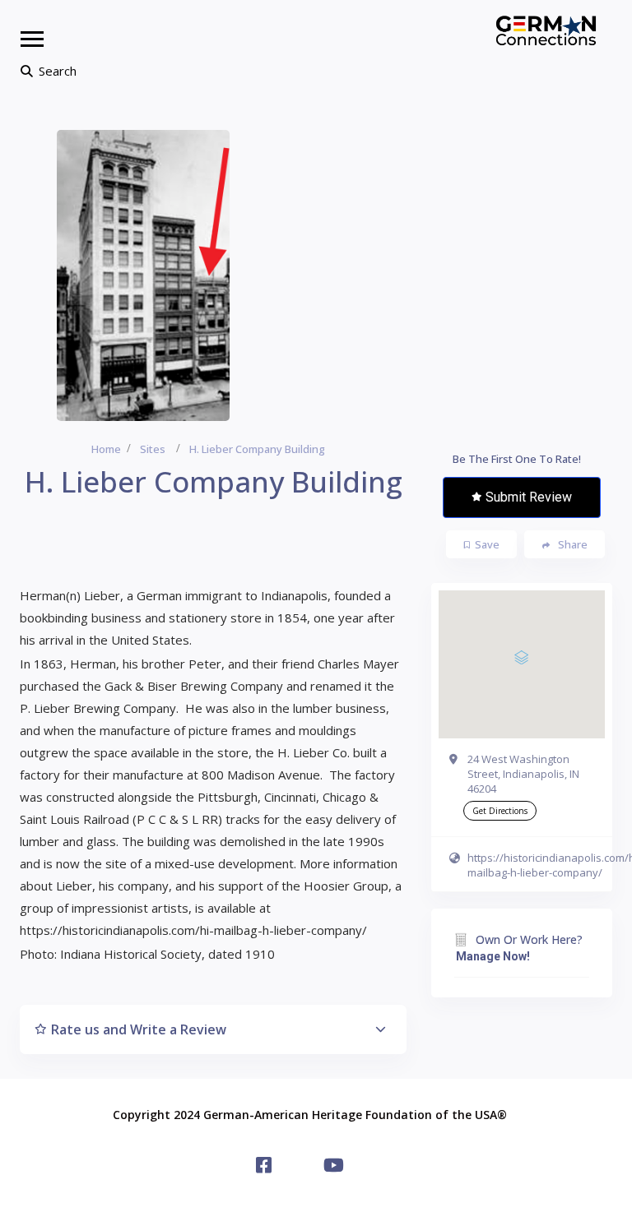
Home (106, 449)
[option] (143, 275)
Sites (152, 449)
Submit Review (529, 497)
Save (487, 544)
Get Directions (499, 810)
